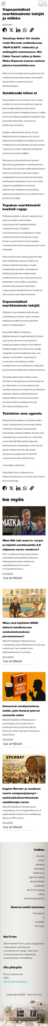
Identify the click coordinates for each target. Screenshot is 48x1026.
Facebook (39, 913)
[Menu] (3, 3)
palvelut (40, 864)
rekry (41, 894)
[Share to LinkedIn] (18, 30)
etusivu (40, 855)
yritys (41, 860)
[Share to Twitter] (11, 30)
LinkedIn (40, 921)
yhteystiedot (37, 881)
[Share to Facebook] (4, 30)
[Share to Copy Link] (32, 30)
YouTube (40, 926)
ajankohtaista (37, 877)
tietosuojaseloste (34, 898)
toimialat (39, 868)
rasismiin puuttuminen (14, 453)
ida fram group (36, 889)
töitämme (39, 872)
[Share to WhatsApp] (25, 30)
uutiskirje (39, 885)
